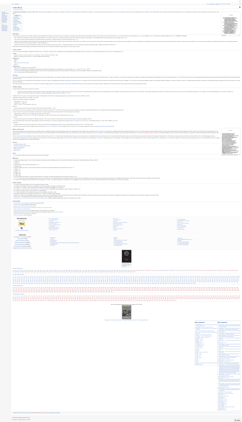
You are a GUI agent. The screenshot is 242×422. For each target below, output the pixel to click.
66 (165, 270)
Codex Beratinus (35, 88)
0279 (225, 290)
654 (161, 281)
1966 (95, 300)
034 (80, 287)
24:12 (25, 62)
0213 (57, 290)
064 (144, 287)
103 (29, 271)
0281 (230, 290)
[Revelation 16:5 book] (126, 312)
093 (206, 287)
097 (215, 287)
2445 (60, 283)
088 (195, 287)
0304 (63, 291)
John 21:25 (112, 51)
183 (127, 277)
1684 (77, 300)
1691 (85, 300)
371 (75, 280)
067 (150, 287)
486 (94, 281)
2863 (184, 283)
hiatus (116, 35)
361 (54, 280)
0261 (179, 290)
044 (101, 287)
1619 (62, 300)
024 (58, 287)
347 (24, 280)
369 (71, 280)
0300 (52, 291)
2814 (143, 283)
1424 (235, 281)
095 (210, 287)
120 (78, 271)
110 (49, 271)
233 (234, 277)
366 (64, 280)
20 (19, 54)
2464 (68, 283)
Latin (117, 11)
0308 (73, 291)
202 (167, 277)
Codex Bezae (16, 204)
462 (43, 281)
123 (86, 271)
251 (45, 279)
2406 (170, 300)
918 (217, 281)
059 (133, 287)
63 (158, 270)
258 (60, 279)
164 (86, 277)
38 (98, 270)
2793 (109, 283)
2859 (174, 283)
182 (124, 277)
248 (39, 279)
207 (178, 277)
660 (174, 281)
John (41, 51)
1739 (58, 126)
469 (58, 281)
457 (32, 281)
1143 (222, 281)
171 (101, 277)
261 (67, 279)
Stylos (115, 227)
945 (56, 126)
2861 (179, 283)
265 (75, 279)
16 (45, 270)
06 (21, 287)
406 (150, 280)
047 (108, 287)
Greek (113, 11)
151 (58, 277)
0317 (96, 291)
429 (199, 280)
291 (131, 279)
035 (82, 287)
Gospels (127, 11)
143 (41, 277)
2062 (39, 283)
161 (79, 277)
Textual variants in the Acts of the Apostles (103, 126)
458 (34, 281)
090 (200, 287)
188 (137, 277)
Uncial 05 (21, 9)
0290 (26, 291)
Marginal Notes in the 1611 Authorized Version (22, 247)
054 (123, 287)
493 (109, 281)
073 (163, 287)
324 (201, 279)
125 (92, 271)
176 (112, 277)
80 (143, 276)
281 (109, 279)
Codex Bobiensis (68, 80)
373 (79, 280)
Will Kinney (180, 240)
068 (153, 287)
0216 (65, 290)
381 (97, 280)
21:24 (122, 51)
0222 (81, 290)
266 (77, 279)
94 (232, 270)
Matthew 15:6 (16, 67)
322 (197, 279)
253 (49, 279)
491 (105, 281)
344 (17, 280)
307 (165, 279)
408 (154, 280)
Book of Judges (221, 340)
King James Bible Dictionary (54, 228)
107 (41, 271)
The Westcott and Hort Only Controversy (120, 240)
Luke (43, 51)
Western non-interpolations (19, 147)
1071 (219, 281)
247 (37, 279)
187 (135, 277)
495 (114, 281)
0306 (68, 291)
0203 (32, 290)
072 (161, 287)
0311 (81, 291)
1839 (90, 300)
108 (44, 271)
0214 (60, 290)
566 (148, 281)
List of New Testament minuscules (183, 243)
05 (19, 287)
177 (114, 277)
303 (157, 279)
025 (60, 287)
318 (189, 279)
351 (32, 280)
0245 (137, 290)
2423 (50, 283)
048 (110, 287)
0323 (112, 291)
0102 (227, 287)
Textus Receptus (53, 241)
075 (168, 287)
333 (221, 279)
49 (124, 270)
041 (95, 287)
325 (204, 279)
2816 (148, 283)
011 (30, 287)
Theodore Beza (68, 132)
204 (172, 277)
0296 (42, 291)
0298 (47, 291)
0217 (68, 290)
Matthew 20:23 (17, 69)
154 (64, 277)
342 (13, 280)
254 (52, 279)
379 (92, 280)
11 (33, 270)
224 (214, 277)
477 (75, 281)
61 (153, 270)
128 (100, 271)
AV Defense (115, 226)
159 (75, 277)
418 (176, 280)
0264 (186, 290)
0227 (93, 290)
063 (142, 287)
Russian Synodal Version (20, 244)
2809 (130, 283)
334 (223, 279)
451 (19, 281)
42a (20, 70)
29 (76, 270)
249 (41, 279)
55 (139, 270)
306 (163, 279)
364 (60, 280)
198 (159, 277)
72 (179, 270)
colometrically (106, 35)
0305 (65, 291)
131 (109, 271)
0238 (119, 290)
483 (88, 281)
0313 (86, 291)
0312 (83, 291)
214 (193, 277)
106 (38, 271)
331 (216, 279)
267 (79, 279)
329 (212, 279)
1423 (232, 281)
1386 (36, 300)
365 (62, 280)
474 (69, 281)
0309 (75, 291)
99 (18, 271)
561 (13, 300)
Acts (131, 11)
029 (69, 287)
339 (234, 279)
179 (118, 277)
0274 (212, 290)
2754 (91, 283)
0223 (83, 290)
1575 (46, 300)
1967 (98, 300)
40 (103, 270)
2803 (114, 283)
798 (187, 281)
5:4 (17, 64)
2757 (99, 283)
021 (52, 287)
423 (186, 280)
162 (82, 277)
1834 (24, 283)
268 (82, 279)
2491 (70, 283)
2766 (101, 283)
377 (88, 280)
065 (146, 287)
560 (238, 298)
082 (183, 287)
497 (118, 281)
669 (178, 281)
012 (33, 287)
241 (24, 279)
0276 (217, 290)
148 (52, 277)
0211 (52, 290)
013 (35, 287)
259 (62, 279)
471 (62, 281)
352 (34, 280)
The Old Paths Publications (54, 218)
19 (52, 270)
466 (52, 281)
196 (154, 277)
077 (172, 287)
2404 (165, 300)
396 (129, 280)
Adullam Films (180, 224)
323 (199, 279)
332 (219, 279)
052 (118, 287)
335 (225, 279)
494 (112, 281)
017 (43, 287)
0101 (224, 287)
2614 (81, 283)
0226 (91, 290)
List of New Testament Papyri (18, 268)
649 (24, 300)
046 (105, 287)
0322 (109, 291)
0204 (34, 290)
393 (122, 280)
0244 (135, 290)
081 (180, 287)
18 (50, 270)
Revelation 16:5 (53, 237)
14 (31, 276)
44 (112, 270)
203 (169, 277)
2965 (194, 283)
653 (159, 281)
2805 (119, 283)
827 (197, 281)
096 (213, 287)
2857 (168, 283)
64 (160, 270)
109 (46, 271)
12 (36, 270)
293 (135, 279)
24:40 (27, 62)
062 (140, 287)
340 (236, 279)
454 (26, 281)
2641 (88, 283)
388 (112, 280)
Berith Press (116, 218)
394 (124, 280)
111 (52, 271)
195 (152, 277)
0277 (220, 290)
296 (142, 279)
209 (182, 277)
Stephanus (161, 131)
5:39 (17, 62)
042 (97, 287)
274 (94, 279)
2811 (135, 283)
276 (99, 279)
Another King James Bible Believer (55, 222)
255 (54, 279)
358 (47, 280)
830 (204, 281)
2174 (42, 283)
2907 (192, 283)
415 (169, 280)
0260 (176, 290)
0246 (140, 290)
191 (144, 277)
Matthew (38, 51)
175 (109, 277)
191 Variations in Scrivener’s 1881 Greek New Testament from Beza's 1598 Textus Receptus (65, 242)
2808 (127, 283)
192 (146, 277)
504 (133, 281)
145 (45, 277)
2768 (106, 283)
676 (180, 281)
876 (208, 281)
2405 (167, 300)
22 (60, 270)
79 (196, 270)
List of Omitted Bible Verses (118, 242)
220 (206, 277)
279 (105, 279)
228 (223, 277)
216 (197, 277)
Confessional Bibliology (181, 219)
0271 (205, 290)
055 (125, 287)
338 (231, 279)
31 (81, 270)
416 (171, 280)
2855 (163, 283)
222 (210, 277)
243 (28, 279)
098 (217, 287)
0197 (16, 290)
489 (101, 281)
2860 (176, 283)
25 (67, 270)
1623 (64, 300)
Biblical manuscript (17, 148)
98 (16, 271)
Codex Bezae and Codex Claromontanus (22, 213)
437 (216, 280)
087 (193, 287)
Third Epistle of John (148, 11)
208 (180, 277)
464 (47, 281)
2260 (136, 300)
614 (154, 281)
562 (15, 300)
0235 (112, 290)
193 (148, 277)
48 (122, 270)
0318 (99, 291)
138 (129, 271)
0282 (233, 290)
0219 (73, 290)
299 (148, 279)
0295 (39, 291)
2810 (132, 283)
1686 (82, 300)
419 (178, 280)
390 (116, 280)
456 (30, 281)
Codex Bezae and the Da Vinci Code (21, 210)
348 (26, 280)
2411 (173, 300)
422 (184, 280)
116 (66, 271)
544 (144, 281)
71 (177, 270)
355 (41, 280)
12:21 (20, 62)
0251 (153, 290)
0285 (13, 291)
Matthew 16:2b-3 (29, 83)
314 (180, 279)
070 (157, 287)
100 (21, 271)
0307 (70, 291)
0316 (93, 291)
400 (137, 280)
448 (13, 281)
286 (120, 279)
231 (229, 277)
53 (134, 270)
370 (73, 280)
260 (64, 279)
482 (86, 281)
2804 (117, 283)
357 (45, 280)
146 (47, 277)
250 (43, 279)
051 (116, 287)
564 (19, 300)
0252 (155, 290)
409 (157, 280)
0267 (194, 290)
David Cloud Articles (181, 229)
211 (186, 277)
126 (95, 271)
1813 (21, 283)
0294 (37, 291)
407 (152, 280)
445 (234, 280)
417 (174, 280)
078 (174, 287)
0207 (42, 290)
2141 (113, 300)
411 (161, 280)
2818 (153, 283)
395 (127, 280)
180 (120, 277)
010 (28, 287)
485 (92, 281)
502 (129, 281)
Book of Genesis (221, 324)
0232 (106, 290)
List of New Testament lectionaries (183, 244)
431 (204, 280)
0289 (24, 291)
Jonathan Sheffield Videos (182, 226)
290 (129, 279)
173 (105, 277)
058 (131, 287)
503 (131, 281)
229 (225, 277)
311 (174, 279)
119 (75, 271)
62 (155, 270)
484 (90, 281)
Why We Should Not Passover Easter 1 (184, 239)
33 (51, 126)
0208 (44, 290)
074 (165, 287)
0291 (29, 291)
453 (54, 126)
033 (78, 287)
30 (79, 270)
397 (131, 280)
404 (146, 280)
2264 (144, 300)
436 (214, 280)
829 (202, 281)
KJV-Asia (115, 221)
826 (195, 281)
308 (167, 279)
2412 (175, 300)
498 (120, 281)
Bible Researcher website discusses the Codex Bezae (24, 205)
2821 (161, 283)
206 (176, 277)
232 (231, 277)
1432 (237, 281)
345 (19, 280)
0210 (50, 290)
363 (58, 280)
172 (103, 277)
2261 (139, 300)
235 (238, 277)
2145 (124, 300)
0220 (75, 290)
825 (193, 281)
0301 (55, 291)
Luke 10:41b (16, 70)
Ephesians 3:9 (180, 238)
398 (133, 280)
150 (56, 277)
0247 (143, 290)
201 (165, 277)
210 (184, 277)
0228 (96, 290)
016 (41, 287)
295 (139, 279)
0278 (223, 290)
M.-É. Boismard (17, 187)
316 (184, 279)
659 (172, 281)
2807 (125, 283)
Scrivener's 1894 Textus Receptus (22, 240)
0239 (122, 290)
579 (150, 281)
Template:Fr (34, 213)
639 (157, 281)
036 (84, 287)
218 (201, 277)
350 (30, 280)
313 (178, 279)
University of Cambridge (98, 132)
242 (26, 279)
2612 (75, 283)
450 (17, 281)
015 (39, 287)
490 (103, 281)
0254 (161, 290)
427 (195, 280)
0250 (150, 290)
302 (154, 279)
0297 (44, 291)
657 (167, 281)
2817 (150, 283)
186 (133, 277)
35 (91, 270)
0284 (238, 290)
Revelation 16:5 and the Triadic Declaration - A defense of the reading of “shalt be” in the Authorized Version (126, 319)
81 (201, 270)
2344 (47, 283)
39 (100, 270)
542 (236, 298)
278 (103, 279)
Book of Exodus (221, 328)
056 (127, 287)
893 (214, 281)
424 (189, 280)
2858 (171, 283)
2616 (86, 283)
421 (182, 280)
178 (116, 277)
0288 (21, 291)
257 (58, 279)
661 (176, 281)
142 (39, 277)
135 (120, 271)
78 (194, 270)
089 (198, 287)
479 (79, 281)
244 (30, 279)
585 (152, 281)
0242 (130, 290)
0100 (222, 287)
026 (63, 287)
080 (178, 287)
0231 (104, 290)
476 (73, 281)
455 (28, 281)
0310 (78, 291)
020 (50, 287)
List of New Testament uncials (20, 144)
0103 (229, 287)
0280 (228, 290)
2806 (122, 283)
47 (87, 276)
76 (189, 270)
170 (99, 277)
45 (115, 270)
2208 (129, 300)
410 (159, 280)
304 (159, 279)
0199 (21, 290)
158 (73, 277)
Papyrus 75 (72, 120)
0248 (145, 290)
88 (218, 270)
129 (103, 271)
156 (69, 277)
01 (13, 287)
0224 (86, 290)
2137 (103, 300)
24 (64, 270)
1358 (33, 300)
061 (138, 287)
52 (95, 276)
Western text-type (188, 77)
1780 (19, 283)
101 (24, 271)
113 (58, 271)
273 (92, 279)
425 (191, 280)
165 (88, 277)
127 (97, 271)
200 (163, 277)
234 (236, 277)
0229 (99, 290)
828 (199, 281)
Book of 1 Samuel (221, 344)
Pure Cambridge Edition (118, 245)
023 (56, 287)
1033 (31, 300)
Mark (47, 51)
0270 (202, 290)
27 (72, 270)
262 (69, 279)
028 (67, 287)
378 (90, 280)
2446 (63, 283)
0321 (106, 291)
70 (175, 270)
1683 (74, 300)
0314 (88, 291)
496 (116, 281)
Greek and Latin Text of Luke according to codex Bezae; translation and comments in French (32, 207)
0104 (232, 287)
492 (107, 281)
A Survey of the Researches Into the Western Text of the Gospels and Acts (34, 189)
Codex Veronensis (77, 80)
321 (195, 279)
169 (97, 277)
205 (174, 277)
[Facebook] (22, 228)
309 (169, 279)
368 (69, 280)
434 (210, 280)
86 (213, 270)
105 (35, 271)
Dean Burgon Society (53, 223)
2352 (162, 300)
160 (77, 277)
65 (163, 270)
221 (208, 277)
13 (38, 270)
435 (212, 280)
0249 (148, 290)
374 (82, 280)
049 (112, 287)
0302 (57, 291)
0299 (50, 291)
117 (69, 271)
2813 (140, 283)
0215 (62, 290)
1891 (60, 126)
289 (127, 279)
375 (84, 280)
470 (60, 281)
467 (54, 281)
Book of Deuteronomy (222, 335)
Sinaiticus (77, 120)
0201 (26, 290)
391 (118, 280)
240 (22, 279)
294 (137, 279)
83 (206, 270)
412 (163, 280)
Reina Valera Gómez (18, 246)
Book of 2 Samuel (221, 346)
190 (142, 277)
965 (28, 300)
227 (221, 277)
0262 (181, 290)
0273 (210, 290)
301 (152, 279)
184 (129, 277)
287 (122, 279)
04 (18, 287)
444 (231, 280)
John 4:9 (16, 72)
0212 (55, 290)
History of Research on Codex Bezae (21, 209)
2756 (96, 283)
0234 (109, 290)
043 (99, 287)
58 (146, 270)
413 (165, 280)
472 (64, 281)
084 (187, 287)
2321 (160, 300)
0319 (101, 291)
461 (41, 281)
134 (117, 271)
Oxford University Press (57, 93)
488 (99, 281)
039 (90, 287)
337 (229, 279)
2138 (106, 300)
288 (124, 279)
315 (182, 279)
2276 (155, 300)
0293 (34, 291)
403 (144, 280)
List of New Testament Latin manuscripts (22, 145)
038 (88, 287)
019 (48, 287)
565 (146, 281)
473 (67, 281)
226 (219, 277)
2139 (108, 300)
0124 (85, 120)
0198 (19, 290)
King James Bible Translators (54, 227)
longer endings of (62, 83)
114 (61, 271)
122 (83, 271)
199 (161, 277)
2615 (83, 283)
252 (47, 279)
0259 (174, 290)
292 (133, 279)
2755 (94, 283)
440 (223, 280)
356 (43, 280)
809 (26, 300)
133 (114, 271)
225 (216, 277)
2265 (147, 300)
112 (55, 271)
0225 (88, 290)
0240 (124, 290)
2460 (65, 283)
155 (67, 277)
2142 (116, 300)
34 (88, 270)
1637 (67, 300)
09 (26, 287)
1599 (51, 300)
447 (238, 280)
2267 (152, 300)
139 (131, 271)
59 (148, 270)
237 (15, 279)
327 (208, 279)
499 (122, 281)
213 (191, 277)
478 (77, 281)
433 (208, 280)
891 (210, 281)
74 (184, 270)
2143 (118, 300)
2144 (121, 300)
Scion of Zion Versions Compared (183, 223)
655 (163, 281)
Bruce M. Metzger (227, 91)
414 (167, 280)
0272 (207, 290)
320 (193, 279)
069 (155, 287)
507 (139, 281)
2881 (186, 283)
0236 (114, 290)
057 (129, 287)
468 (56, 281)
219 (204, 277)
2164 (126, 300)
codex (65, 11)
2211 (134, 300)
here (124, 266)
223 (212, 277)
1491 (38, 300)
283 (114, 279)
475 (71, 281)
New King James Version (118, 241)
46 (117, 270)
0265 (189, 290)
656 (165, 281)
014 (37, 287)
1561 (43, 300)
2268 (44, 283)
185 (131, 277)
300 (150, 279)
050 (114, 287)
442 (227, 280)
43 (110, 270)
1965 (93, 300)
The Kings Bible (52, 226)
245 (32, 279)
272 (90, 279)
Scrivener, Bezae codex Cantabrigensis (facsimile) (24, 203)
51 (129, 270)
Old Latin (97, 77)
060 (135, 287)
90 (160, 276)
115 (63, 271)
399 (135, 280)
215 (195, 277)
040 (93, 287)
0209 (47, 290)
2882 (189, 283)
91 (225, 270)
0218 (70, 290)
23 (62, 270)
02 (14, 287)
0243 (132, 290)
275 (97, 279)
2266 (149, 300)
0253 (158, 290)
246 (34, 279)
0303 (60, 291)
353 (37, 280)
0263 (184, 290)
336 (227, 279)
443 (229, 280)
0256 (166, 290)
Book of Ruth (221, 342)
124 (89, 271)
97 (13, 271)
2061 (37, 283)
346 (22, 280)
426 (193, 280)
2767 (104, 283)
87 (215, 270)
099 (219, 287)
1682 (72, 300)
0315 (91, 291)
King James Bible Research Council (183, 220)
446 (236, 280)
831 (206, 281)
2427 (52, 283)
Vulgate (102, 77)
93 (230, 270)
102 (27, 271)
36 (52, 126)
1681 (69, 300)
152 (60, 277)
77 (191, 270)
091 (202, 287)
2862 (181, 283)
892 (212, 281)
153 (62, 277)
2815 (145, 283)
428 (197, 280)
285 (118, 279)
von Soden (55, 11)
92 (227, 270)
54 (136, 270)
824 (191, 281)
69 (172, 270)
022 (54, 287)
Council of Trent (137, 131)
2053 (29, 283)
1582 (13, 283)
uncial (95, 11)
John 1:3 (152, 35)
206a (178, 297)
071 (159, 287)
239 (19, 279)
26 (69, 270)
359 (49, 280)
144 (43, 277)
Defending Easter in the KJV (118, 228)
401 (139, 280)
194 (150, 277)
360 (52, 280)
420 (180, 280)
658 (169, 281)
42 (78, 276)
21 (57, 270)
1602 (54, 300)
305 (161, 279)
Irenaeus (98, 131)
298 (146, 279)
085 (78, 69)
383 (101, 280)
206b (181, 297)
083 (185, 287)
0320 (104, 291)
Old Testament (17, 236)
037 (86, 287)
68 (170, 270)
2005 (100, 300)
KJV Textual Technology (181, 225)
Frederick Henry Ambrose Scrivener (20, 136)
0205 (37, 290)
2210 (131, 300)
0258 (171, 290)
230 (227, 277)
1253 (229, 281)
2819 (155, 283)
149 (54, 277)
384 (103, 280)
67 (167, 270)
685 (182, 281)
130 (106, 271)
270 (86, 279)
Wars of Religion (193, 131)
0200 (24, 290)
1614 (59, 300)
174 (107, 277)
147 (49, 277)
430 (201, 280)
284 (116, 279)
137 (126, 271)
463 (45, 281)
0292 (32, 291)
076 (170, 287)
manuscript (16, 51)
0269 (199, 290)
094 (208, 287)
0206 (39, 290)
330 (214, 279)
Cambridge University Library (149, 132)
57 (143, 270)
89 (220, 270)
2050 (26, 283)
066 (148, 287)
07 (23, 287)
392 (120, 280)
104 (32, 271)
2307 (157, 300)
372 (77, 280)
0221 (78, 290)
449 (15, 281)
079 (176, 287)
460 (39, 281)
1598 (49, 300)
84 (208, 270)
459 (37, 281)
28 (74, 270)
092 (204, 287)
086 (191, 287)
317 (186, 279)
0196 (13, 290)
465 (49, 281)
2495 (73, 283)
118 (72, 271)
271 (88, 279)
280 (107, 279)
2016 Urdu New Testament (20, 242)
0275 (215, 290)
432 (206, 280)
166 (90, 277)
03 (16, 287)
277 (101, 279)
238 (17, 279)
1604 (56, 300)
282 (112, 279)
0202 (29, 290)
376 (86, 280)
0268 (197, 290)
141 (37, 277)
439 (221, 280)
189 (139, 277)
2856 (166, 283)
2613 (78, 283)
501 (127, 281)
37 (70, 276)
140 (134, 271)
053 (120, 287)
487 (97, 281)
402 (142, 280)
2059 (32, 283)
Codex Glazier (17, 150)
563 (17, 300)
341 (238, 279)
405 (148, 280)
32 (84, 270)
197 (157, 277)
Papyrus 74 (45, 126)
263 (71, 279)
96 (237, 270)
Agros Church (53, 245)
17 (48, 270)
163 (84, 277)
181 (122, 277)
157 (71, 277)
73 (182, 270)
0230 (101, 290)
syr (101, 120)
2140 (111, 300)
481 (84, 281)
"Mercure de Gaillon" (58, 211)
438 (219, 280)
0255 (163, 290)
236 (13, 279)
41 (105, 270)
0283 (236, 290)
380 (94, 280)
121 (80, 271)
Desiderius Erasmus (54, 240)
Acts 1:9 (173, 35)
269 (84, 279)
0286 (16, 291)
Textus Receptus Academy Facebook (21, 230)
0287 (19, 291)
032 (75, 287)
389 (114, 280)
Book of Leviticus (221, 330)
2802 (112, 283)
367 (67, 280)
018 (45, 287)
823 (189, 281)
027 (65, 287)
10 (31, 270)
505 (135, 281)
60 (151, 270)
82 (203, 270)
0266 (192, 290)
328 (210, 279)
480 (82, 281)
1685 (80, 300)
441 (225, 280)
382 (99, 280)
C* (48, 126)
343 (15, 280)
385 (105, 280)
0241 (127, 290)
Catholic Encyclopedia (18, 215)
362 (56, 280)
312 (176, 279)
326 (206, 279)
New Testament (73, 11)
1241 (87, 120)
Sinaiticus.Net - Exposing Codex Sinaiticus (120, 222)
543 (142, 281)
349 (28, 280)
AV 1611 (115, 230)
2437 (55, 283)
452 (22, 281)
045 (103, 287)
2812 (137, 283)
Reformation (23, 132)
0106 (237, 287)
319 (191, 279)
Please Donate (21, 220)
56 (141, 270)
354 (39, 280)
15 (43, 270)
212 (189, 277)
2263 (142, 300)
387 (109, 280)
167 (92, 277)
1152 (224, 281)
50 (127, 270)
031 (73, 287)
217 (199, 277)
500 (124, 281)
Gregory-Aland (43, 11)
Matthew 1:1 (16, 54)
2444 (57, 283)
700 (184, 281)
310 (172, 279)
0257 (168, 290)
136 (123, 271)
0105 (234, 287)
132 (112, 271)
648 (22, 300)
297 (144, 279)
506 (137, 281)
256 (56, 279)
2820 (158, 283)
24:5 (22, 62)
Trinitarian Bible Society (117, 223)
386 (107, 280)
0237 (117, 290)
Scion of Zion (180, 221)
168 (94, 277)
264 (73, 279)
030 (71, 287)
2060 (34, 283)
